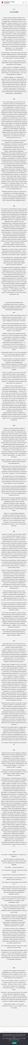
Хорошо (14, 1043)
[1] (5, 302)
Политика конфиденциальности (14, 1041)
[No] (26, 1039)
